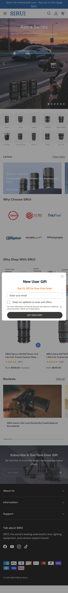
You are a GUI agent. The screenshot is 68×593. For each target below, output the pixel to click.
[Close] (62, 276)
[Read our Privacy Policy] (61, 307)
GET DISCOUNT (34, 315)
